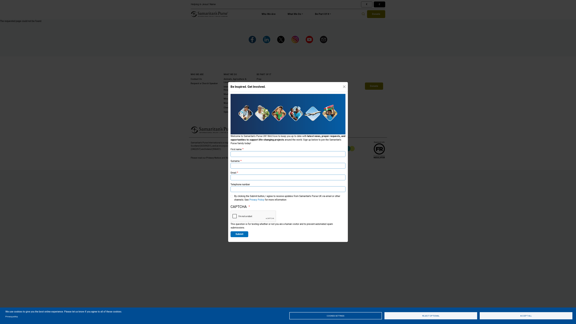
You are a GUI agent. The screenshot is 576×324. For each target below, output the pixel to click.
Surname (235, 161)
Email (233, 172)
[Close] (344, 86)
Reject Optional (431, 316)
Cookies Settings (335, 316)
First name (236, 149)
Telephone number (240, 184)
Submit (239, 234)
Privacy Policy (256, 199)
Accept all (526, 316)
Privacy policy (11, 316)
